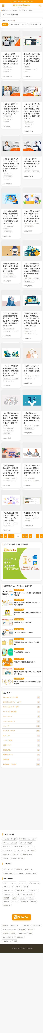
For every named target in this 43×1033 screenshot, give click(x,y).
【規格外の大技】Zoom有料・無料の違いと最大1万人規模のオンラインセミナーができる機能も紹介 (10, 470)
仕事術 (14, 898)
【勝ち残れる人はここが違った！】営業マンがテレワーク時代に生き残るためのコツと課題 (32, 418)
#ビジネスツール (29, 378)
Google (33, 901)
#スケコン (35, 518)
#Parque (27, 66)
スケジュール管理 (28, 894)
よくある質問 (8, 873)
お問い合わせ (19, 873)
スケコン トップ (8, 869)
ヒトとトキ (21, 735)
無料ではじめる (31, 873)
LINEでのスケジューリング (21, 702)
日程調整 (6, 898)
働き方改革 (24, 901)
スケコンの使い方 (21, 721)
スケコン (22, 898)
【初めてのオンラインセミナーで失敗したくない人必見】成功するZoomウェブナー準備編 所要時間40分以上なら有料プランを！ (32, 319)
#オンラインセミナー (30, 333)
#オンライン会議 (8, 430)
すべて (5, 24)
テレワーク (22, 883)
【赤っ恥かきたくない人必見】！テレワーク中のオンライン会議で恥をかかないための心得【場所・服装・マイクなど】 (10, 419)
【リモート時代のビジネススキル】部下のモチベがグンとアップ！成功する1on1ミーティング (32, 470)
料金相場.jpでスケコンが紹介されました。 (32, 514)
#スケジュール (7, 69)
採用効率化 (21, 750)
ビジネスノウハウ (21, 731)
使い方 (26, 886)
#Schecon (27, 518)
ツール (18, 886)
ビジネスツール (34, 883)
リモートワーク (8, 886)
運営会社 (30, 929)
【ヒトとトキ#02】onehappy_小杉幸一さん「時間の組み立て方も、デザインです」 (32, 162)
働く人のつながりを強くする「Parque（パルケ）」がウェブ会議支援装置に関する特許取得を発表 (32, 58)
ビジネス (15, 901)
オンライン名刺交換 (21, 711)
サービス (6, 901)
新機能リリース (21, 755)
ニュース (21, 726)
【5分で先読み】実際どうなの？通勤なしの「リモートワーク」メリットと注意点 (10, 516)
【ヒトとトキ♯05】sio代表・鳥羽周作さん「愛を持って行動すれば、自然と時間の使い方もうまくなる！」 (10, 108)
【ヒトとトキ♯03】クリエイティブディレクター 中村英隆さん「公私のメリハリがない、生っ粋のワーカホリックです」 (11, 165)
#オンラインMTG (8, 226)
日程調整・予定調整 (21, 764)
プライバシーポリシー (9, 929)
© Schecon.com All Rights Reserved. (21, 948)
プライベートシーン (10, 883)
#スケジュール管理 (9, 328)
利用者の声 (21, 745)
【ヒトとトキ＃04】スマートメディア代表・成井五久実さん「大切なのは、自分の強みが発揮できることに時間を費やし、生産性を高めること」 (32, 111)
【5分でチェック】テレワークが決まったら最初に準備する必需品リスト (32, 369)
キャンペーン (21, 716)
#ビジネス (6, 71)
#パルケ (27, 71)
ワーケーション (8, 890)
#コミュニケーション (30, 69)
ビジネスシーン (8, 894)
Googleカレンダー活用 (18, 24)
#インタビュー (7, 66)
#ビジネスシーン (29, 281)
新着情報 (21, 759)
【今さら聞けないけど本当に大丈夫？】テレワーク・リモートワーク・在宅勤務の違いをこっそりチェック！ (32, 216)
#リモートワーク (8, 381)
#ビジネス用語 (28, 226)
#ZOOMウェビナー (30, 331)
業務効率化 (7, 905)
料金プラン (28, 869)
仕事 (17, 894)
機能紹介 (19, 869)
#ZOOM (27, 328)
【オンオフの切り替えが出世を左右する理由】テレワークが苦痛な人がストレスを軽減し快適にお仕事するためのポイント (10, 319)
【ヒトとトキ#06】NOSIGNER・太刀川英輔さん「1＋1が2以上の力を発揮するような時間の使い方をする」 (11, 58)
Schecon (24, 7)
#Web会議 (6, 478)
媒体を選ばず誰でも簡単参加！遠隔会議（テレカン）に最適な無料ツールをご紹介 (10, 267)
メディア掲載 (21, 740)
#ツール (6, 276)
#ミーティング (7, 231)
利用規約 (22, 929)
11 (37, 536)
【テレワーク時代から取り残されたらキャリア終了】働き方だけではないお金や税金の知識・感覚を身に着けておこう (32, 270)
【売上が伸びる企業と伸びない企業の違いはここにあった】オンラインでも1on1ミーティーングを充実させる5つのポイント (11, 217)
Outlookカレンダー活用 (21, 707)
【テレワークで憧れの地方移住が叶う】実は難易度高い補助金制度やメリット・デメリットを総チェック (10, 370)
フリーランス (33, 890)
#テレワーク (28, 223)
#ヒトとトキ (36, 171)
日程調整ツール (21, 890)
